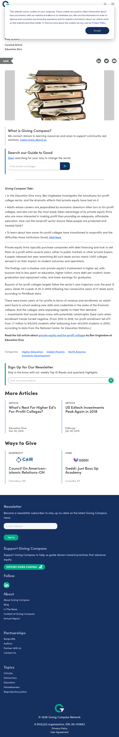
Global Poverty (56, 351)
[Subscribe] (110, 380)
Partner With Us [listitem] (12, 648)
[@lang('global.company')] (5, 4)
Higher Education (32, 351)
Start (11, 158)
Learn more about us (33, 140)
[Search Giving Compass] (105, 4)
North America (77, 351)
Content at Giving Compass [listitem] (19, 613)
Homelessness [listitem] (12, 687)
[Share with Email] (114, 61)
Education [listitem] (9, 682)
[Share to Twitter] (106, 61)
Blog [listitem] (6, 604)
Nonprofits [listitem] (9, 638)
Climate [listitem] (8, 673)
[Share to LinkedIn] (98, 61)
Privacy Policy (59, 728)
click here (55, 237)
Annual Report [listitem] (12, 618)
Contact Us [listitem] (10, 652)
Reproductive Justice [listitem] (15, 691)
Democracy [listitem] (10, 677)
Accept (97, 30)
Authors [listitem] (8, 643)
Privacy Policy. (99, 22)
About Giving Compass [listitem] (16, 599)
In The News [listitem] (10, 609)
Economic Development (36, 355)
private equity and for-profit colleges (62, 335)
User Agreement (59, 732)
